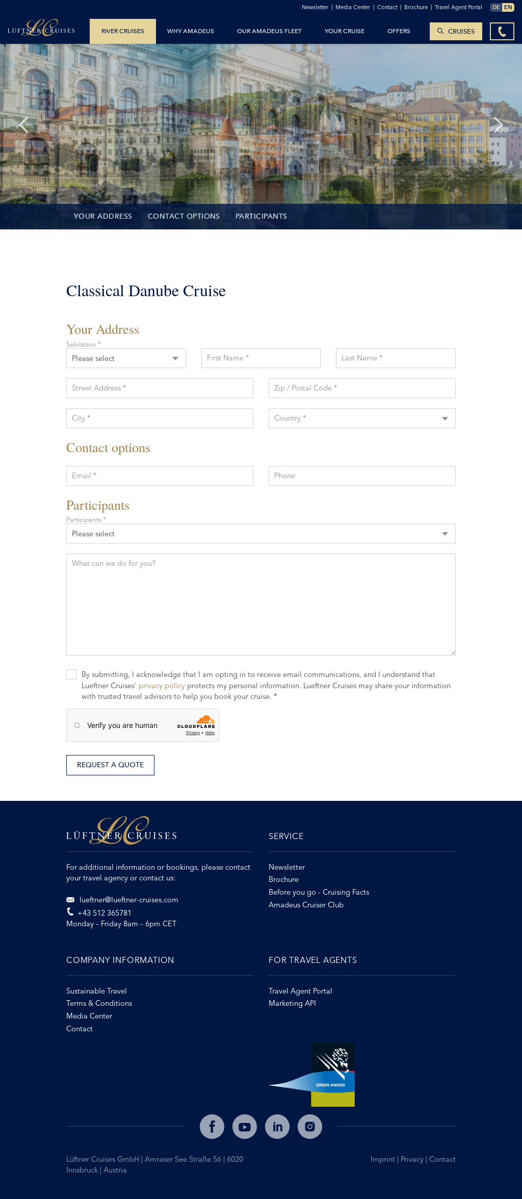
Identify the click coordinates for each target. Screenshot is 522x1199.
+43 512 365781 (104, 913)
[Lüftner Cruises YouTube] (244, 1126)
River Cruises (122, 31)
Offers (398, 31)
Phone (284, 475)
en (508, 7)
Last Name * (362, 357)
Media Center (354, 7)
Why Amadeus (190, 31)
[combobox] (126, 358)
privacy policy (162, 685)
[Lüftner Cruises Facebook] (212, 1126)
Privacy (413, 1159)
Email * (84, 475)
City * (81, 418)
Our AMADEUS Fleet (269, 31)
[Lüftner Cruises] (159, 834)
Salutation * (83, 344)
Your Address (103, 216)
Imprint (384, 1159)
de (496, 7)
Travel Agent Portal (458, 7)
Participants (262, 216)
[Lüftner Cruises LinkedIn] (277, 1126)
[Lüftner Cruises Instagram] (310, 1126)
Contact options (184, 216)
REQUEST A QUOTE (110, 765)
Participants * (86, 519)
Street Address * (99, 388)
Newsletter (317, 7)
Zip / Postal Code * (305, 388)
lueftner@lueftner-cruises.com (127, 899)
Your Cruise (344, 31)
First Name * (228, 357)
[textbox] (362, 411)
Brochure (418, 7)
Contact (442, 1159)
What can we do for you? (113, 563)
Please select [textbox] (93, 358)
